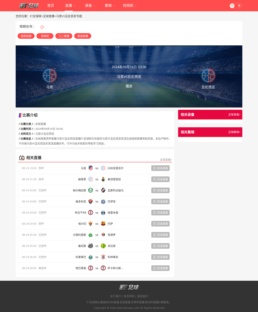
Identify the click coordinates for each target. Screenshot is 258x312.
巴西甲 (42, 190)
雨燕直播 (26, 36)
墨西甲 (42, 268)
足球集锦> (234, 132)
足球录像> (234, 114)
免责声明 (129, 296)
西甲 (41, 168)
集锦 (110, 5)
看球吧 (45, 36)
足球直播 (48, 16)
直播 (70, 5)
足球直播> (166, 159)
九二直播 (64, 36)
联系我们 (142, 296)
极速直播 (82, 36)
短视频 (130, 5)
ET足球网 (35, 16)
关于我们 (115, 296)
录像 (90, 5)
